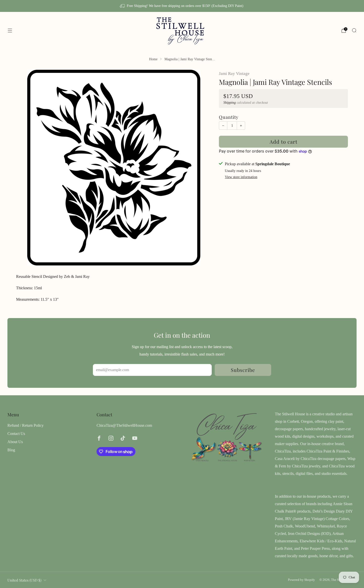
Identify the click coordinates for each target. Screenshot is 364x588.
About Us (15, 442)
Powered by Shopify (301, 580)
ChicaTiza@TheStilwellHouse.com (124, 425)
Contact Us (16, 433)
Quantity (228, 117)
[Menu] (9, 30)
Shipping (229, 102)
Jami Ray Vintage (234, 73)
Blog (11, 450)
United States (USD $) (24, 580)
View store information (241, 177)
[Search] (354, 30)
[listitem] (182, 6)
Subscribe (243, 369)
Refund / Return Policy (25, 425)
